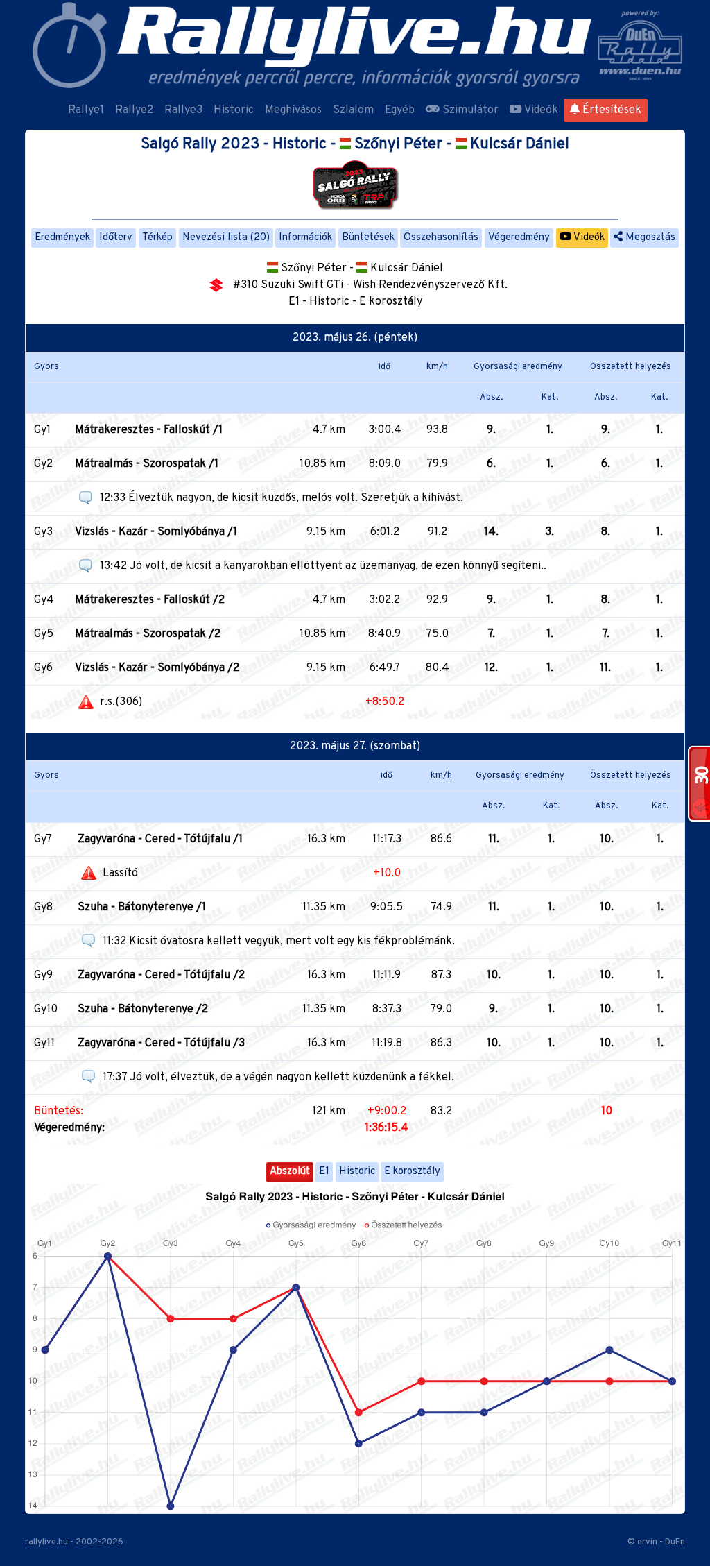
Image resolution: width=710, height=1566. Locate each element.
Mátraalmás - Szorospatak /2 (147, 634)
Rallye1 (86, 110)
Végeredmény (519, 237)
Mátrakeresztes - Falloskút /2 (150, 600)
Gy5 (43, 634)
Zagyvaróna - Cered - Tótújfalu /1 (160, 839)
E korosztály (412, 1171)
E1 (324, 1171)
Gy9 (43, 975)
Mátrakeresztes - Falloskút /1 (149, 430)
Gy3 (43, 532)
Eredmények (62, 237)
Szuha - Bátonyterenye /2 (143, 1009)
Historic (234, 110)
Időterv (115, 237)
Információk (305, 237)
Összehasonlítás (441, 237)
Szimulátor (469, 110)
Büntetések (368, 237)
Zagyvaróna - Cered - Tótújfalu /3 (161, 1043)
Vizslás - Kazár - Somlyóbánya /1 (156, 532)
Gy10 (46, 1009)
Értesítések (610, 110)
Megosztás (649, 237)
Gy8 (43, 907)
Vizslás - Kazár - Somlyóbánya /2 (157, 668)
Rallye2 (134, 110)
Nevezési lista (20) (226, 237)
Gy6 (43, 668)
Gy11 (44, 1043)
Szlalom (353, 110)
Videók (540, 110)
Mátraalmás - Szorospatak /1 (146, 464)
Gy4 (44, 600)
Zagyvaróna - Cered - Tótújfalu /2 (161, 975)
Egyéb (400, 110)
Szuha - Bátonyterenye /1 (142, 907)
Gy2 (43, 464)
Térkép (157, 237)
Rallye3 (183, 110)
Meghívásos (293, 110)
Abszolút (290, 1171)
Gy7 (43, 839)
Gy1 (42, 430)
